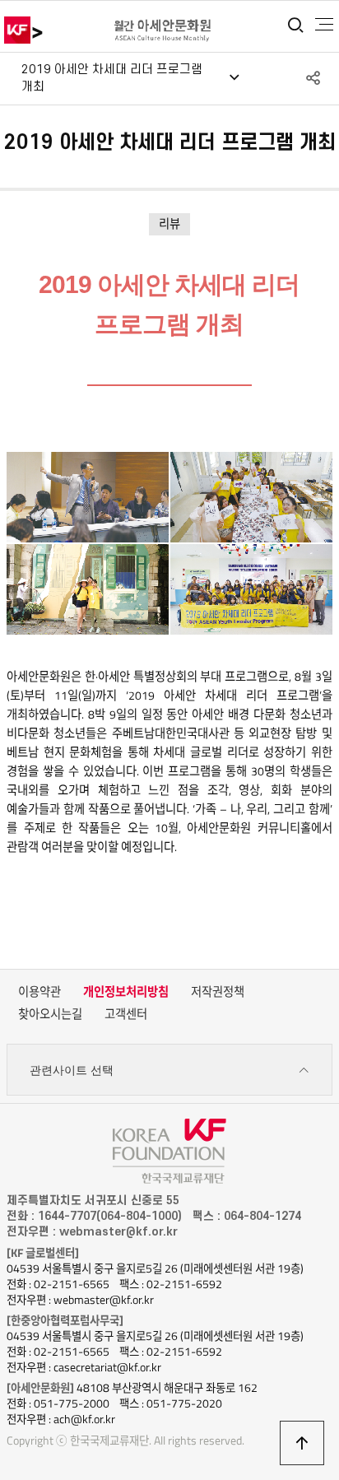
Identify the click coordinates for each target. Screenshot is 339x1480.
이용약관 (39, 992)
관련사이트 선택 (72, 1070)
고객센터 (125, 1014)
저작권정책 (217, 992)
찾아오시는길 (50, 1014)
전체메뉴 (324, 25)
